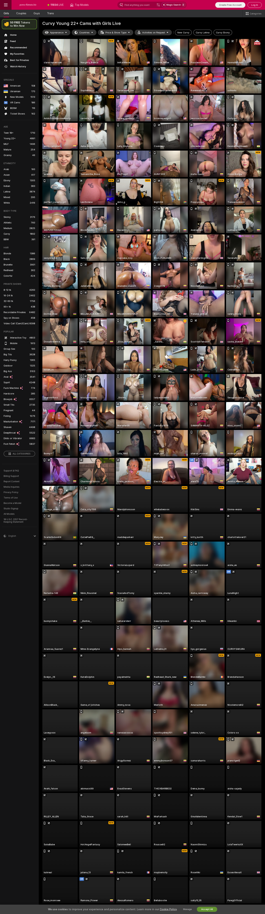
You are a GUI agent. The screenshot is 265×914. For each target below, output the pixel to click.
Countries (84, 32)
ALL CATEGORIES (21, 453)
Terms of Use (11, 497)
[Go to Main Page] (28, 5)
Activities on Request (153, 32)
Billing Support (11, 476)
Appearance (56, 32)
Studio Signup (11, 508)
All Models (9, 514)
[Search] (158, 4)
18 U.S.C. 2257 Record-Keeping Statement (16, 520)
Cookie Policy (168, 909)
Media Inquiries (11, 487)
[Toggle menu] (6, 5)
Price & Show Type (115, 32)
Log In (254, 5)
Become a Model (12, 503)
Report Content (11, 481)
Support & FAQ (11, 470)
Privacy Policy (11, 492)
